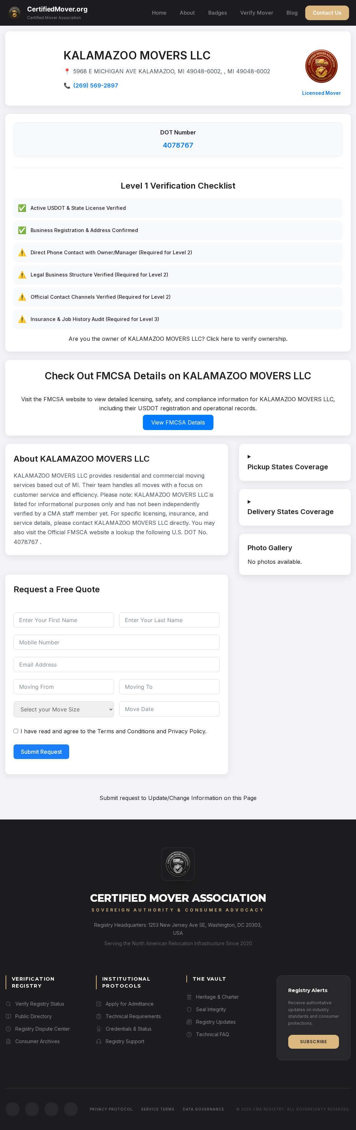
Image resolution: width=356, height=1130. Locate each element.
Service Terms (158, 1109)
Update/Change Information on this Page (202, 797)
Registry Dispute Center (42, 1029)
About (187, 12)
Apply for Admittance (130, 1004)
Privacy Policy (186, 731)
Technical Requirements (133, 1016)
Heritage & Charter (217, 997)
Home (159, 12)
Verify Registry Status (39, 1004)
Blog (292, 12)
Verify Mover (256, 12)
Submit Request (41, 751)
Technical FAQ (212, 1034)
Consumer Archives (37, 1041)
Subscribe (313, 1041)
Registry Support (125, 1041)
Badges (217, 12)
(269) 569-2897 (95, 85)
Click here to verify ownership (246, 338)
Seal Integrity (211, 1009)
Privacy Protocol (111, 1109)
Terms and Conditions (126, 731)
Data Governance (203, 1109)
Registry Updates (216, 1022)
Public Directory (33, 1016)
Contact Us (327, 12)
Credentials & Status (129, 1029)
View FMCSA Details (178, 422)
